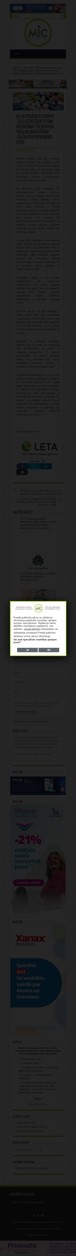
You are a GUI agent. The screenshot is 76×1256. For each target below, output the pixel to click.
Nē (48, 650)
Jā (27, 650)
